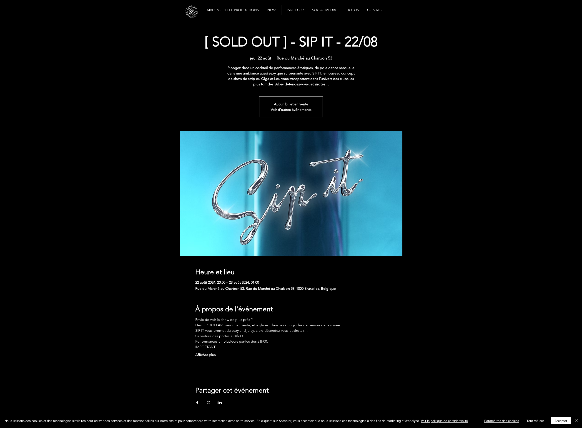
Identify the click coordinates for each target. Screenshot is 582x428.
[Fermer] (576, 420)
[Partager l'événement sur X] (208, 402)
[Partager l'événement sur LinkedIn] (220, 402)
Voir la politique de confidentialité (444, 420)
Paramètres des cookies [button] (501, 420)
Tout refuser (535, 420)
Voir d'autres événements (291, 109)
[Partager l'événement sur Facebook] (197, 402)
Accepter (560, 420)
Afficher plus (205, 355)
